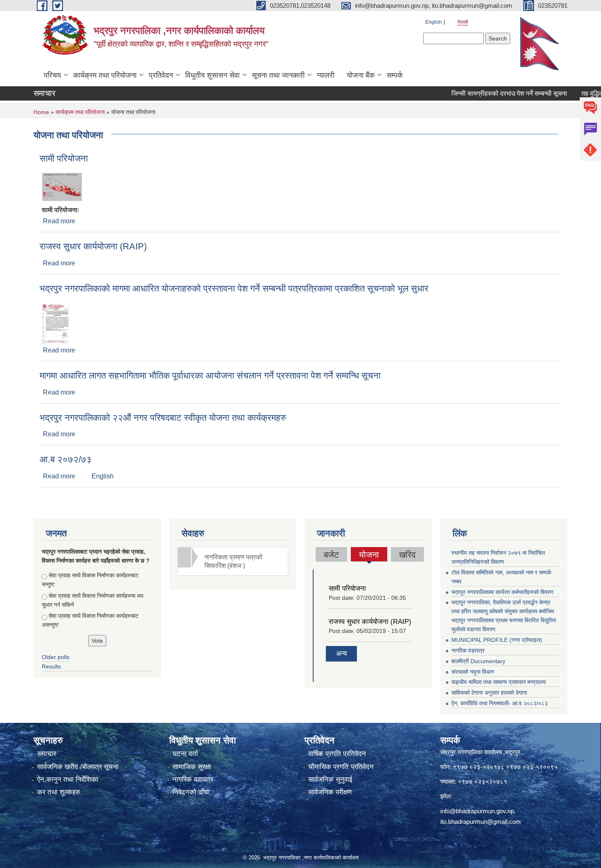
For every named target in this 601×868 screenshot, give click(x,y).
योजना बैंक (361, 75)
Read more (59, 221)
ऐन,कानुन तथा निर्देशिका (67, 779)
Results (51, 666)
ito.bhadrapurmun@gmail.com (480, 821)
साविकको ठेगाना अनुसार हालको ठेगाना (489, 692)
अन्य (341, 653)
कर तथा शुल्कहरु (58, 792)
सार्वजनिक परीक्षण (330, 792)
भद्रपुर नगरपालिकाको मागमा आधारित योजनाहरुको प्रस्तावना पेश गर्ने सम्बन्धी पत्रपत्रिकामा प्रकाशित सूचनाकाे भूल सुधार (234, 288)
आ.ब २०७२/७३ (66, 459)
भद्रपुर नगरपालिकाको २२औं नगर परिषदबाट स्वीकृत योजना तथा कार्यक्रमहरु (163, 418)
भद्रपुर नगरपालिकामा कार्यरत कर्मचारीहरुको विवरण (502, 592)
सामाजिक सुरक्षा (192, 767)
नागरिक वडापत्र (467, 650)
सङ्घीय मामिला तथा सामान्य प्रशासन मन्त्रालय (498, 682)
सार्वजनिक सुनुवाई (330, 779)
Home (41, 112)
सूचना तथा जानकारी (278, 75)
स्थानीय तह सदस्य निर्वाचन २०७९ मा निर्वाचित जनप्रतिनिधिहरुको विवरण (498, 557)
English (433, 22)
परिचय (52, 75)
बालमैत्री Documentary (478, 661)
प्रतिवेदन (161, 75)
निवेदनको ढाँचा (191, 792)
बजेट (331, 554)
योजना (369, 555)
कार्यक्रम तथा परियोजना (105, 75)
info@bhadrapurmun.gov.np (477, 810)
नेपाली (462, 22)
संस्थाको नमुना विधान (472, 671)
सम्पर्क (395, 75)
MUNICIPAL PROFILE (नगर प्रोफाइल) (496, 640)
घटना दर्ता (185, 754)
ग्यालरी (325, 75)
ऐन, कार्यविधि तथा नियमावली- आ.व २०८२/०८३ (499, 703)
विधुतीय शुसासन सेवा (212, 75)
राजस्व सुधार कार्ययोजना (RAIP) (93, 246)
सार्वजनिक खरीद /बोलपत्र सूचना (78, 767)
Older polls (56, 657)
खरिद (407, 554)
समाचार (46, 754)
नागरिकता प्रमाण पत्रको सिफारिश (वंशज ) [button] (233, 561)
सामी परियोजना (64, 158)
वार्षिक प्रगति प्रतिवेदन (337, 754)
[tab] (233, 561)
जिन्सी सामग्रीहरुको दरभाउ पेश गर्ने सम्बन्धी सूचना (494, 93)
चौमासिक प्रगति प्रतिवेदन (341, 767)
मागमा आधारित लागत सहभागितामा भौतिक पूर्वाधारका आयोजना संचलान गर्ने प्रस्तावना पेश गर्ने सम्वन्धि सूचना (210, 375)
